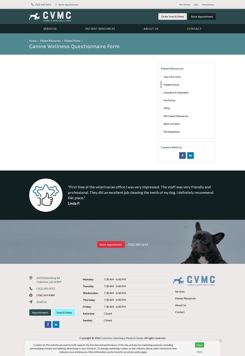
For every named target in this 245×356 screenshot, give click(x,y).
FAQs (167, 108)
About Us (151, 28)
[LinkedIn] (190, 155)
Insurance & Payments (176, 92)
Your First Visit (172, 76)
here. (144, 351)
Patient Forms (72, 40)
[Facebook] (182, 155)
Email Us (41, 301)
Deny (199, 351)
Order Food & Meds (172, 16)
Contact (194, 28)
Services (50, 28)
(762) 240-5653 (138, 244)
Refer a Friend (172, 123)
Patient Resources (100, 28)
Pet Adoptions (172, 131)
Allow (199, 345)
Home (32, 40)
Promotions (208, 4)
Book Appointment (202, 16)
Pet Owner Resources (176, 116)
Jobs (196, 4)
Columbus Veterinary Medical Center (122, 338)
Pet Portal (184, 4)
